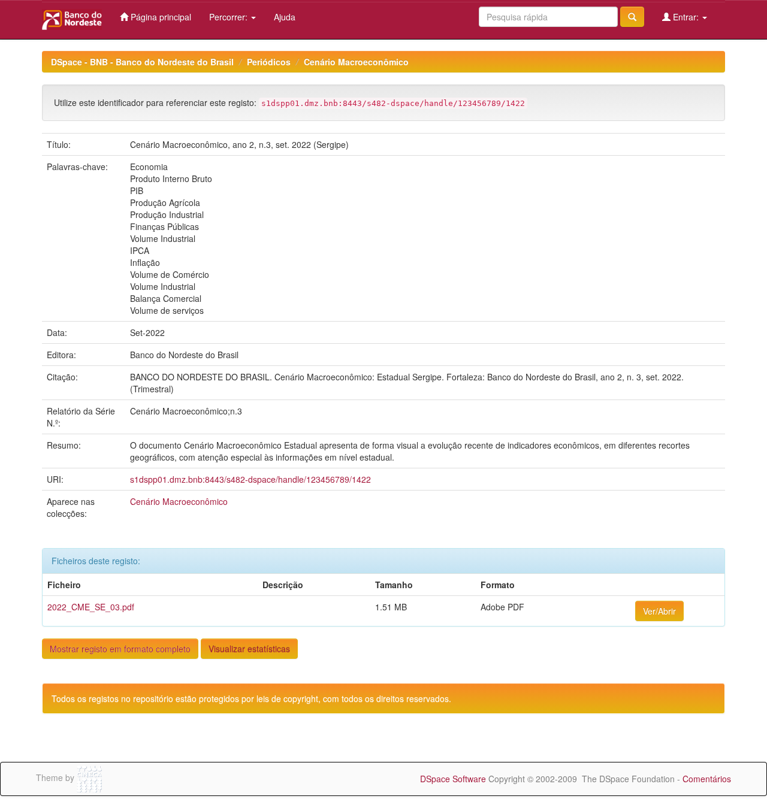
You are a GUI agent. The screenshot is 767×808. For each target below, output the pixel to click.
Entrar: (686, 17)
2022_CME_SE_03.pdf (90, 607)
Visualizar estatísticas (249, 649)
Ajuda (284, 17)
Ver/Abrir (659, 611)
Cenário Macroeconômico (356, 62)
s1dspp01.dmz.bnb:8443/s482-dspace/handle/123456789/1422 (250, 479)
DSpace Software (453, 779)
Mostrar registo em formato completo (120, 649)
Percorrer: (229, 17)
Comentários (707, 779)
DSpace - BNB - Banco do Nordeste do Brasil (142, 62)
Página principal (159, 17)
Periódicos (269, 62)
